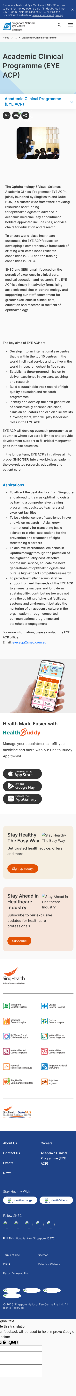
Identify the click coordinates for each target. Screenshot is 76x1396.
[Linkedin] (18, 1224)
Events (8, 1163)
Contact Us (11, 1153)
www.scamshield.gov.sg (48, 15)
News (7, 1173)
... (16, 37)
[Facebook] (7, 1224)
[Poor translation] (13, 1342)
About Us (10, 1143)
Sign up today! (23, 869)
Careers (46, 1143)
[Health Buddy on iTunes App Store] (22, 774)
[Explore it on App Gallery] (22, 799)
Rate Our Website (49, 1264)
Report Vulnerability (15, 1273)
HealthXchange (23, 1200)
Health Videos (59, 1200)
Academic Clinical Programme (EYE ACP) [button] (33, 101)
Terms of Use (11, 1255)
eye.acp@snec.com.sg (29, 642)
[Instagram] (29, 1224)
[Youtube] (51, 1224)
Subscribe (19, 941)
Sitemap (43, 1255)
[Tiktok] (40, 1224)
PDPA (6, 1264)
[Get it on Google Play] (22, 786)
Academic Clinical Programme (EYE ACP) (54, 1158)
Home (6, 37)
